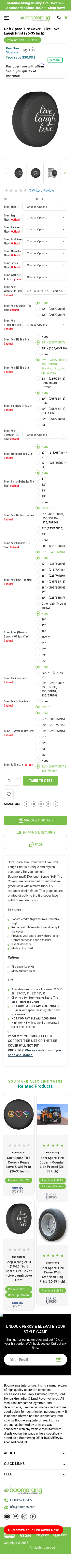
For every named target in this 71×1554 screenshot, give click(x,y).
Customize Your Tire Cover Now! (33, 1530)
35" (43, 496)
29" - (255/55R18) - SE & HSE (53, 410)
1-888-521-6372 (21, 1500)
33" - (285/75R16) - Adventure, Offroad (53, 382)
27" (43, 625)
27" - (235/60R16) (53, 563)
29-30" (46, 508)
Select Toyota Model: (12, 265)
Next (65, 173)
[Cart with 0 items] (66, 18)
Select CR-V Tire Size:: (15, 680)
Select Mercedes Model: (12, 253)
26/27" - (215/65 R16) (52, 675)
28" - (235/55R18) (53, 581)
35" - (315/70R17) (53, 342)
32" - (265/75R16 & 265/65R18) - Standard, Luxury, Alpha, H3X (54, 366)
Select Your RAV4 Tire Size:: (18, 581)
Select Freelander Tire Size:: (18, 455)
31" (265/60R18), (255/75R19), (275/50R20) (52, 518)
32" (43, 484)
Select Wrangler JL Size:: (12, 277)
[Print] (41, 804)
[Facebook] (26, 804)
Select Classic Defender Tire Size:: (19, 483)
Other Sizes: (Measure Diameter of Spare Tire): (17, 636)
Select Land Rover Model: (13, 241)
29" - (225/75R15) (53, 731)
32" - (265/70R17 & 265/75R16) (53, 768)
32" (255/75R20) (52, 528)
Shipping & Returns (38, 832)
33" (43, 424)
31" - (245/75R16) (53, 552)
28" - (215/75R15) (53, 725)
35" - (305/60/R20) (54, 348)
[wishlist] (9, 794)
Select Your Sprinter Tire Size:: (17, 545)
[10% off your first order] (58, 1360)
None (44, 302)
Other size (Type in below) (53, 605)
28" (43, 631)
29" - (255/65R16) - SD (53, 400)
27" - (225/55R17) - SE (54, 464)
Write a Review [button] (43, 190)
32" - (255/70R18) (53, 308)
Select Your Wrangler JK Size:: (13, 291)
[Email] (33, 804)
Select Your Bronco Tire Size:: (13, 324)
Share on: (12, 804)
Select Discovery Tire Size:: (18, 407)
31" (43, 478)
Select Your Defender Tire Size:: (11, 434)
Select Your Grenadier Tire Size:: (17, 307)
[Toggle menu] (5, 17)
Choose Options (18, 1305)
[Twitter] (48, 804)
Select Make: (11, 206)
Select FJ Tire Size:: (18, 764)
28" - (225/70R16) (53, 575)
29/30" (45, 637)
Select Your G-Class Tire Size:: (19, 517)
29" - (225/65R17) (53, 597)
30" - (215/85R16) (53, 546)
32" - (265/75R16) (53, 418)
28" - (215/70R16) (53, 569)
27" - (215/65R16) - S (54, 454)
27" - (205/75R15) (53, 719)
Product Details (38, 820)
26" (43, 619)
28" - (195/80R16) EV (53, 589)
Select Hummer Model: (12, 229)
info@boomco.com (22, 1507)
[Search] (59, 18)
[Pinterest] (55, 804)
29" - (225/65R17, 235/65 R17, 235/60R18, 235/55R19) (52, 689)
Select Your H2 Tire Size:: (17, 341)
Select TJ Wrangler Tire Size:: (19, 733)
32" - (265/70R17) (53, 314)
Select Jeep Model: (12, 217)
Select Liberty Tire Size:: (16, 703)
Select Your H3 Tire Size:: (17, 369)
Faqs (38, 844)
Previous (6, 173)
